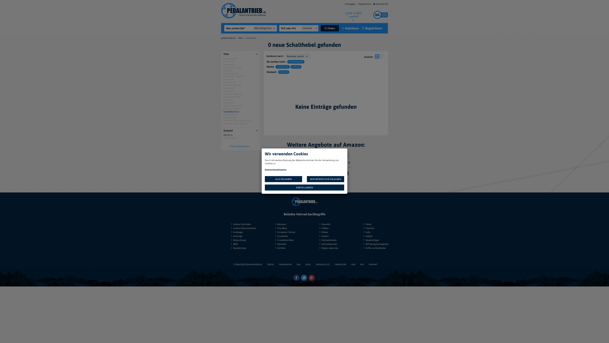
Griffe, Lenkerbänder (376, 248)
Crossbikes (282, 236)
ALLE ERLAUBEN (283, 179)
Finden (331, 28)
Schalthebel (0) (230, 112)
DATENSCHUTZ (323, 264)
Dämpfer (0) (228, 64)
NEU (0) (226, 135)
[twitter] (304, 278)
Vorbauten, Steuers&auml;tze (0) (237, 120)
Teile (240, 38)
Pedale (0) (227, 100)
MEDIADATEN (285, 264)
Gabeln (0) (228, 70)
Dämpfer (281, 244)
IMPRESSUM (340, 264)
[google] (312, 278)
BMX (235, 244)
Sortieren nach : (275, 56)
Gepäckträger (372, 240)
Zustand (228, 130)
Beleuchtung (239, 240)
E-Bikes (325, 228)
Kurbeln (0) (228, 91)
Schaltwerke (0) (230, 115)
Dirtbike (281, 248)
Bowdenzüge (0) (230, 58)
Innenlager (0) (229, 82)
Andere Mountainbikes (244, 228)
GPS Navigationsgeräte (377, 244)
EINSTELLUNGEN (304, 187)
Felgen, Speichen (329, 248)
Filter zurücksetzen (240, 146)
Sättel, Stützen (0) (231, 109)
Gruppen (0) (228, 79)
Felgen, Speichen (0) (232, 67)
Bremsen (281, 224)
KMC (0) (296, 67)
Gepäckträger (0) (231, 73)
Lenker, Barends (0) (232, 97)
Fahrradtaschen (329, 244)
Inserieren (352, 28)
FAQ (299, 264)
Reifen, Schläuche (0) (232, 106)
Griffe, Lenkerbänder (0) (234, 76)
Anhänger (238, 232)
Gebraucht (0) (229, 138)
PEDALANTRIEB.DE (253, 264)
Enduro (325, 236)
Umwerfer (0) (229, 117)
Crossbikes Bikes (285, 240)
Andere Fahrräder (242, 224)
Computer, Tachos (286, 232)
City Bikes (282, 228)
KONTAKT (373, 264)
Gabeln (369, 236)
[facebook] (296, 278)
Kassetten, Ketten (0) (232, 85)
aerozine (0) (283, 67)
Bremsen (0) (228, 61)
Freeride (370, 228)
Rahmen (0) (228, 103)
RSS (362, 264)
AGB (353, 264)
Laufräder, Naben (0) (232, 94)
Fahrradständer (329, 240)
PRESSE (270, 264)
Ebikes (324, 232)
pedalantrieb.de (228, 38)
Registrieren (365, 4)
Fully (368, 232)
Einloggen (351, 4)
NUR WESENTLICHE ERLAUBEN (325, 179)
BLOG (308, 264)
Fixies (368, 224)
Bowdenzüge (239, 248)
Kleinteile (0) (229, 88)
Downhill (325, 224)
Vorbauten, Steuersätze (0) (235, 123)
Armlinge (237, 236)
